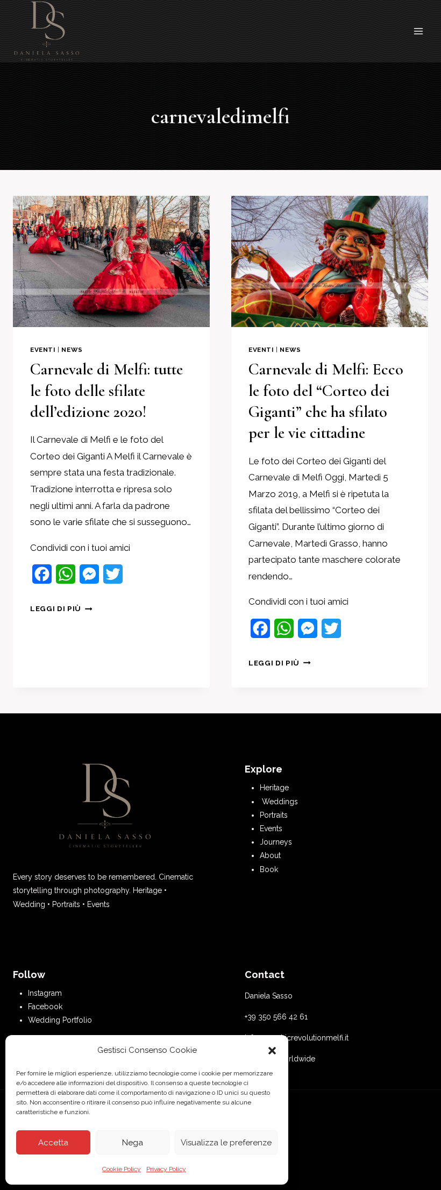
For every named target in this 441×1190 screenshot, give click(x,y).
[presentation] (111, 261)
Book (269, 869)
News (71, 349)
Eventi (43, 349)
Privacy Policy (166, 1169)
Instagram (45, 993)
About (270, 855)
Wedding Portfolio (60, 1020)
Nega (132, 1143)
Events (271, 828)
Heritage (274, 787)
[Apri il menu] (418, 31)
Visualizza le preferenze (226, 1143)
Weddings (280, 801)
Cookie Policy (121, 1169)
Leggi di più (61, 608)
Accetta (53, 1143)
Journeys (276, 842)
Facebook (45, 1006)
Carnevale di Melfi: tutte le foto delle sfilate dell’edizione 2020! (106, 390)
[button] (272, 1050)
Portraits (274, 815)
